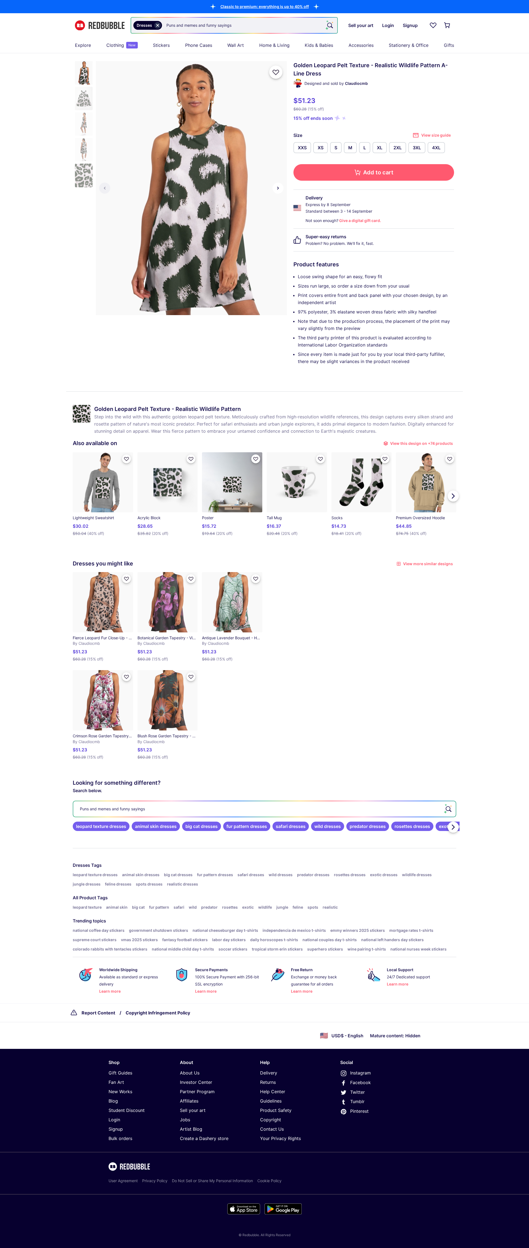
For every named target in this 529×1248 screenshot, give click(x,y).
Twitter (357, 1092)
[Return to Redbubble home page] (100, 25)
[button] (264, 6)
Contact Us (272, 1129)
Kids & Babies (319, 45)
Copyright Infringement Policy (158, 1013)
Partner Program (197, 1091)
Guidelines (271, 1101)
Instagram (360, 1073)
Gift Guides (120, 1073)
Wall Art (235, 45)
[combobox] (234, 25)
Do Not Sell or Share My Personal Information (212, 1180)
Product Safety (276, 1110)
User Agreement (123, 1180)
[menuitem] (83, 45)
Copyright (270, 1119)
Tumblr (357, 1101)
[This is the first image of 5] (104, 188)
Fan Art (116, 1082)
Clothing (121, 45)
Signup (116, 1129)
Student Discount (127, 1110)
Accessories (361, 45)
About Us (189, 1073)
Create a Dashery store (204, 1138)
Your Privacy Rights (280, 1138)
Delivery (268, 1073)
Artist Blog (191, 1129)
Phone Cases (198, 45)
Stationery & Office (408, 45)
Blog (113, 1101)
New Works (120, 1091)
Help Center (272, 1091)
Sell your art (193, 1110)
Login (114, 1119)
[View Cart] (447, 25)
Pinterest (359, 1111)
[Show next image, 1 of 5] (278, 188)
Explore (83, 45)
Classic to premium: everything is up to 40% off (264, 6)
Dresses (81, 865)
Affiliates (189, 1101)
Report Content (98, 1013)
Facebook (360, 1082)
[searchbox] (264, 809)
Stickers (161, 45)
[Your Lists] (433, 25)
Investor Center (196, 1082)
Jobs (185, 1119)
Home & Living (274, 45)
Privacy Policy (155, 1180)
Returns (268, 1082)
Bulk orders (120, 1138)
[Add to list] (275, 72)
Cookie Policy (269, 1180)
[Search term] (329, 25)
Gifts (449, 45)
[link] (101, 826)
